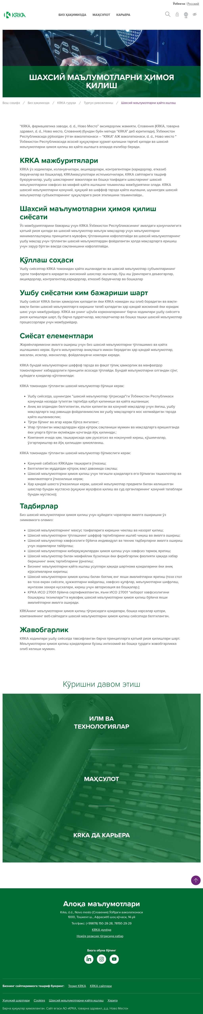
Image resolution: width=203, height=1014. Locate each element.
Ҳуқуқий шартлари (16, 1000)
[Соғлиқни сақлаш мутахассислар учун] (177, 15)
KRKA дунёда (101, 930)
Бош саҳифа (11, 103)
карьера (123, 15)
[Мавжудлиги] (195, 15)
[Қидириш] (167, 15)
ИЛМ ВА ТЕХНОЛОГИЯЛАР (101, 722)
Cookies (39, 1000)
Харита (113, 1000)
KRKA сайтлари (101, 986)
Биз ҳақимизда (72, 15)
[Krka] (15, 15)
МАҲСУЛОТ (101, 779)
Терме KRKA (77, 986)
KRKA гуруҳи (66, 103)
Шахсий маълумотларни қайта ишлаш (76, 1000)
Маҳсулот (101, 15)
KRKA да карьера (101, 835)
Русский (193, 4)
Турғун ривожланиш (98, 103)
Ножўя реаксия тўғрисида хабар (100, 936)
